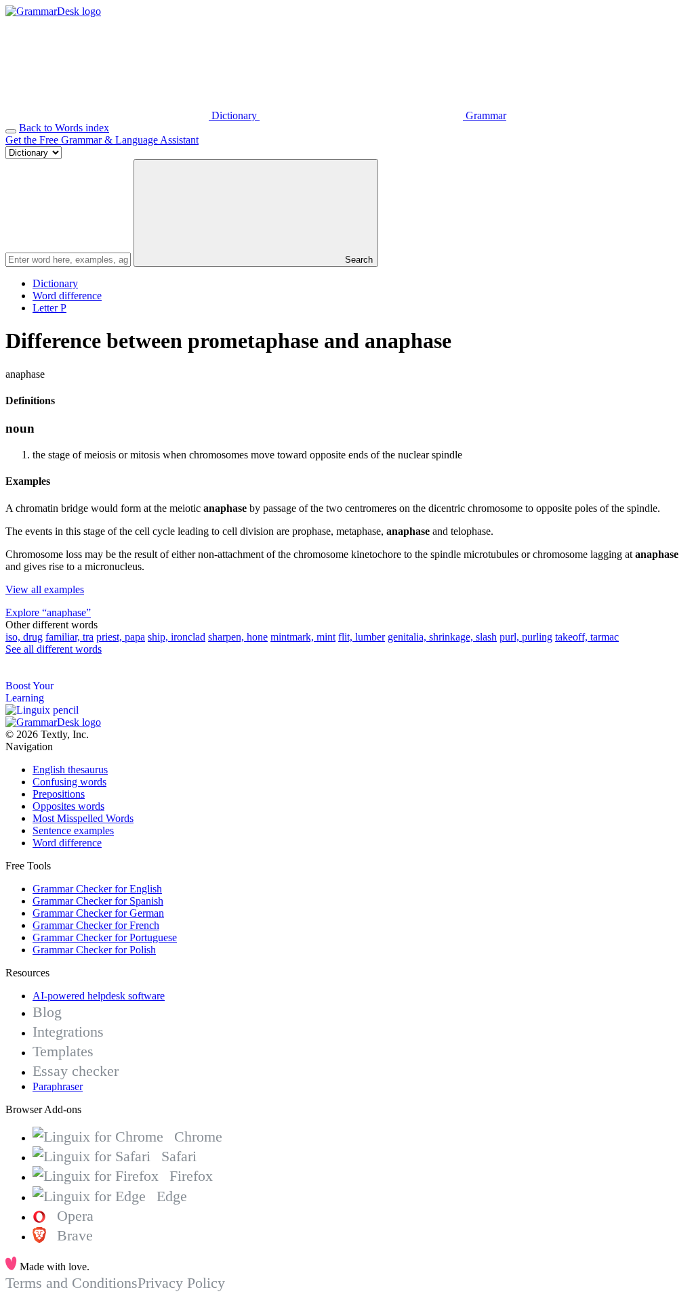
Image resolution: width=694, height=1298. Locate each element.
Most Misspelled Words (83, 818)
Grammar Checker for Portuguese (105, 937)
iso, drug (24, 637)
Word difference (67, 295)
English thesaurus (70, 769)
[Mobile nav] (10, 131)
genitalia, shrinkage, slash (442, 637)
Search (357, 260)
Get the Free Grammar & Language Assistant (102, 140)
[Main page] (53, 11)
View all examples (44, 589)
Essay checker (76, 1070)
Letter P (49, 307)
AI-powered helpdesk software (99, 995)
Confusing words (69, 781)
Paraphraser (58, 1086)
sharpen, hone (238, 637)
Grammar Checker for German (98, 913)
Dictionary (55, 283)
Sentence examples (73, 830)
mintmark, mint (302, 637)
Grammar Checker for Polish (94, 949)
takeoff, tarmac (587, 637)
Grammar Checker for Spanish (98, 901)
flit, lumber (361, 637)
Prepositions (59, 794)
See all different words (53, 649)
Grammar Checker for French (96, 925)
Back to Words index (64, 127)
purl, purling (525, 637)
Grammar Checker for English (97, 888)
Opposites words (68, 806)
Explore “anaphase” (48, 612)
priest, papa (120, 637)
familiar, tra (69, 637)
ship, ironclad (176, 637)
